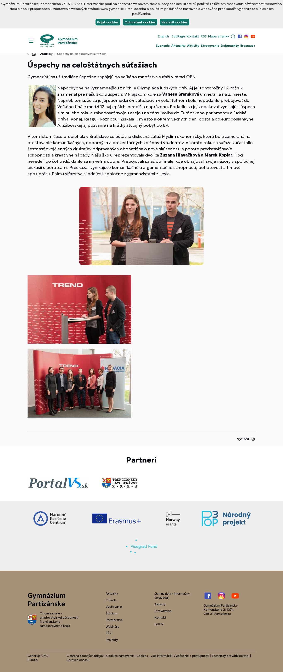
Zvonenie (163, 46)
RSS (204, 36)
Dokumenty (230, 46)
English (163, 36)
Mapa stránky (218, 36)
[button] (233, 36)
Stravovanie (210, 46)
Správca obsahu (78, 660)
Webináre (112, 627)
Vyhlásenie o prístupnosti (191, 656)
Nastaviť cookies (174, 22)
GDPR (159, 624)
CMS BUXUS (38, 658)
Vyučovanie (114, 607)
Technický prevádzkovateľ (230, 656)
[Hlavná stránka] (34, 54)
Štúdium (111, 613)
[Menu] (31, 40)
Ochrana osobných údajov (85, 656)
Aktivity (193, 46)
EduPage (178, 36)
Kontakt (193, 36)
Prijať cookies (108, 22)
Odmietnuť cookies (140, 22)
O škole (111, 600)
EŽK (109, 633)
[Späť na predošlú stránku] (30, 54)
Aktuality (178, 46)
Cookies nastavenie (120, 656)
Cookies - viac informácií (154, 656)
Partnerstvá (114, 620)
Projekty (112, 640)
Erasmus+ (247, 46)
